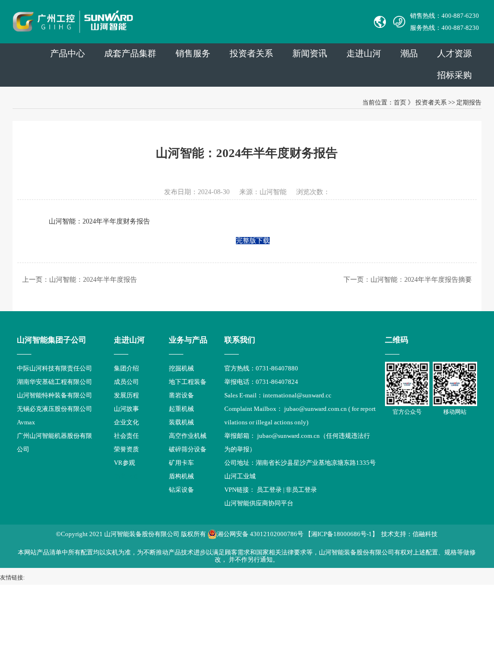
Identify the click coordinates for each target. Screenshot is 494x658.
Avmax (26, 422)
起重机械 (181, 408)
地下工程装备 (187, 381)
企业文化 (126, 422)
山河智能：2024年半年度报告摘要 (421, 279)
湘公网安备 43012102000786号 (260, 534)
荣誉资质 (126, 449)
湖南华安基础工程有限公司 (54, 381)
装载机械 (181, 422)
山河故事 (126, 408)
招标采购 (454, 75)
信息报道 (126, 476)
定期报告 (468, 102)
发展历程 (126, 395)
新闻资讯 (309, 53)
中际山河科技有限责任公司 (54, 368)
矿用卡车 (181, 462)
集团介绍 (126, 368)
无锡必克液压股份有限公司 (54, 408)
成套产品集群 (130, 53)
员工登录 (269, 489)
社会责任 (126, 435)
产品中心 (67, 53)
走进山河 (363, 53)
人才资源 (454, 53)
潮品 (409, 53)
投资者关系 (251, 53)
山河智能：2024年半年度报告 (93, 279)
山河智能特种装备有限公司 (54, 395)
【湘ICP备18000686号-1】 (341, 534)
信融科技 (425, 534)
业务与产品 (188, 340)
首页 (400, 102)
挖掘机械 (181, 368)
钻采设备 (181, 489)
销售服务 (193, 53)
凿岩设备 (181, 395)
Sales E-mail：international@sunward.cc (277, 395)
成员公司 (126, 381)
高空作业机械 (187, 435)
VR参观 (124, 462)
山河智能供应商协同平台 (258, 503)
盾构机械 (181, 476)
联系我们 (239, 340)
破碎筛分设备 (187, 449)
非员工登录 (301, 489)
